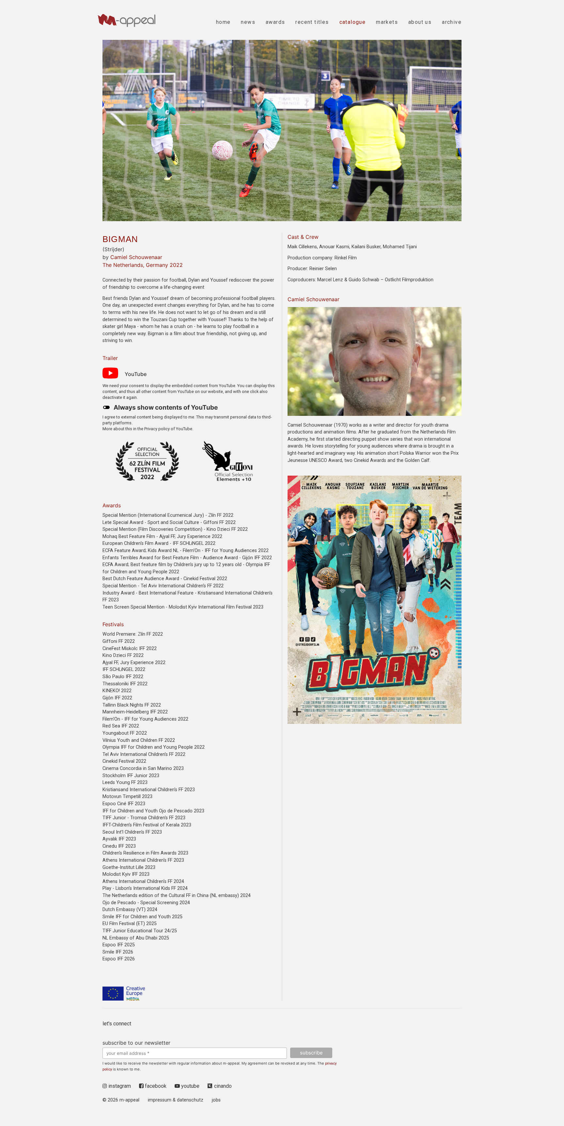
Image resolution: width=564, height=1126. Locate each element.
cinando (223, 1086)
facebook (155, 1086)
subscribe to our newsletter (136, 1042)
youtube (189, 1086)
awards (275, 22)
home (223, 22)
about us (419, 22)
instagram (119, 1086)
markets (387, 22)
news (248, 22)
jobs (216, 1100)
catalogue (352, 22)
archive (452, 22)
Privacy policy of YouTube (168, 428)
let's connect (116, 1023)
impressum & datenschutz (175, 1100)
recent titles (312, 22)
